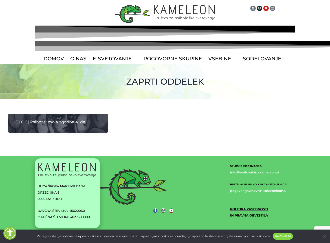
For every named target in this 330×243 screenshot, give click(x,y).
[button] (115, 58)
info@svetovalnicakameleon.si (254, 172)
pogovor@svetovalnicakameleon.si (258, 191)
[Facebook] (155, 210)
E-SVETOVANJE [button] (112, 59)
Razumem (283, 236)
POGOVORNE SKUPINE (172, 59)
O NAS (78, 59)
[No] (324, 236)
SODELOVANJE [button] (262, 59)
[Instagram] (163, 210)
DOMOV (54, 59)
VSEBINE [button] (219, 59)
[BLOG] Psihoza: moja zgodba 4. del (50, 122)
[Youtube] (171, 210)
